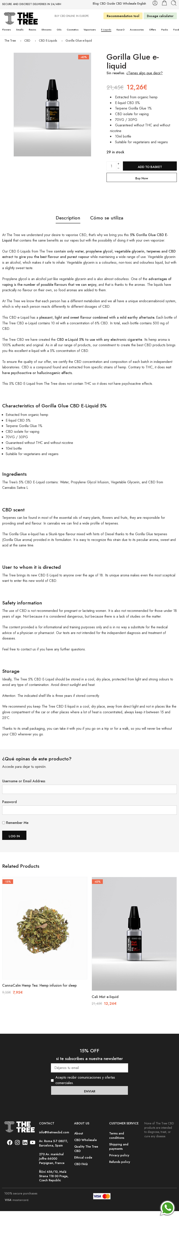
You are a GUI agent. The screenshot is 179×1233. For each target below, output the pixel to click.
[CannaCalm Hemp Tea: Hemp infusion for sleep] (44, 928)
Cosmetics (73, 29)
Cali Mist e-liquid (105, 996)
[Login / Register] (155, 3)
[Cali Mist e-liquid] (134, 933)
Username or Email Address (23, 781)
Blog (96, 4)
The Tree (10, 40)
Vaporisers (90, 29)
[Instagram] (17, 1142)
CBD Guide (107, 4)
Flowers (6, 29)
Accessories (137, 29)
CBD (27, 40)
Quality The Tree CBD (86, 1148)
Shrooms (46, 29)
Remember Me (16, 822)
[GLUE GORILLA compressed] (52, 105)
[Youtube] (32, 1142)
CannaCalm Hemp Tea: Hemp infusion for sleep (39, 985)
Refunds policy (119, 1161)
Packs (164, 29)
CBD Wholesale (126, 4)
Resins (32, 29)
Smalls (20, 29)
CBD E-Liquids (48, 40)
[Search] (174, 3)
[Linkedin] (24, 1142)
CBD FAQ (81, 1164)
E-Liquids (106, 29)
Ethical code (83, 1157)
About (78, 1133)
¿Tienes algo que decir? (144, 73)
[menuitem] (141, 4)
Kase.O (121, 29)
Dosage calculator (160, 16)
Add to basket (150, 166)
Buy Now (141, 178)
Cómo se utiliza (106, 218)
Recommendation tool (123, 16)
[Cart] (164, 3)
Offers (152, 29)
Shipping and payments (118, 1146)
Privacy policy (119, 1155)
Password (9, 801)
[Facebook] (9, 1142)
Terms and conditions (116, 1135)
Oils (59, 29)
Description (68, 218)
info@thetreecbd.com (54, 1132)
